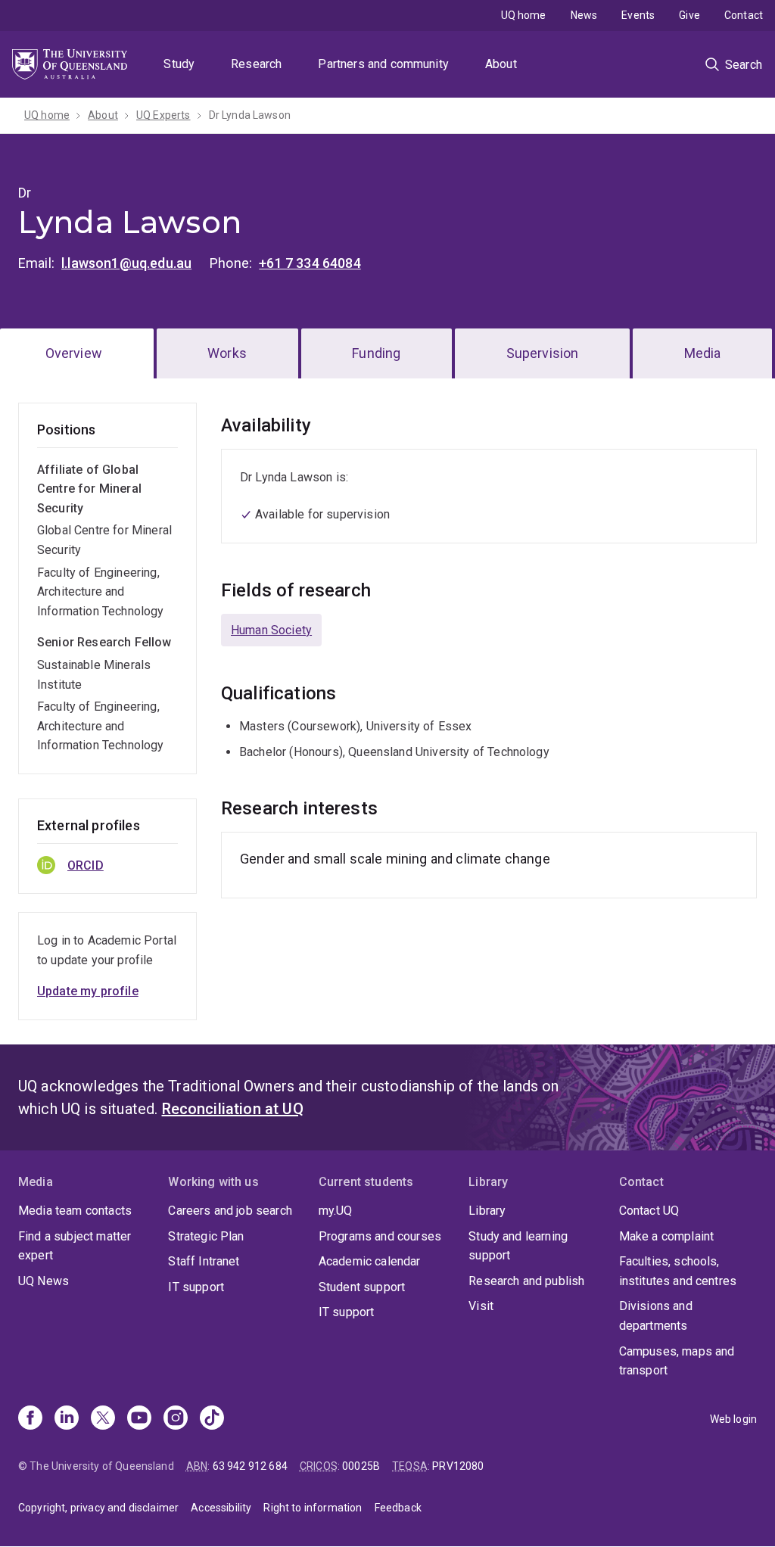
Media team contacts (75, 1210)
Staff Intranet (203, 1261)
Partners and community (383, 64)
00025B (361, 1466)
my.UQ (336, 1210)
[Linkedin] (66, 1419)
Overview (73, 353)
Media (702, 353)
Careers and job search (230, 1210)
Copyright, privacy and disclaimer (98, 1508)
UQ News (43, 1281)
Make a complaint (666, 1236)
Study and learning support (518, 1246)
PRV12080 (458, 1466)
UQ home (523, 15)
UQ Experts (163, 115)
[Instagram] (175, 1419)
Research (256, 64)
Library (487, 1210)
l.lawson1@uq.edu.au (126, 263)
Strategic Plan (206, 1236)
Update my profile (88, 991)
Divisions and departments (656, 1316)
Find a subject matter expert (74, 1246)
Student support (362, 1287)
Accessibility (221, 1508)
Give (689, 15)
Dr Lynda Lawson (250, 115)
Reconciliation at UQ (232, 1109)
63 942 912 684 (250, 1466)
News (584, 15)
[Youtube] (139, 1419)
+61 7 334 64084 (309, 263)
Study (179, 64)
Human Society (271, 630)
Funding (376, 353)
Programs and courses (380, 1236)
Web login (733, 1419)
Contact (743, 15)
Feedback (398, 1508)
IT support (196, 1287)
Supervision (542, 353)
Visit (480, 1306)
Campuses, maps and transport (677, 1361)
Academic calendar (370, 1261)
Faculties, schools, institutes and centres (678, 1271)
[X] (103, 1419)
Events (638, 15)
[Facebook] (30, 1419)
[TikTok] (212, 1419)
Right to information (312, 1508)
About (501, 64)
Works (227, 353)
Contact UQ (649, 1210)
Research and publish (526, 1281)
